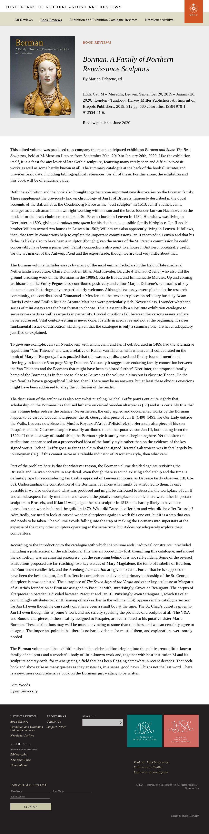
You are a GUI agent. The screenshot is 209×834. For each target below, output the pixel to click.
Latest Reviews (23, 716)
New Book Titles (20, 759)
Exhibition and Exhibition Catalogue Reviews (103, 20)
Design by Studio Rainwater (185, 815)
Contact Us (54, 721)
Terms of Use (192, 788)
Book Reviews (51, 20)
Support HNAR (56, 727)
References (20, 743)
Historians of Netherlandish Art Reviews (64, 7)
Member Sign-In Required (23, 750)
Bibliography (18, 754)
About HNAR (57, 716)
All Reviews (23, 20)
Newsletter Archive (159, 20)
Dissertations (18, 765)
